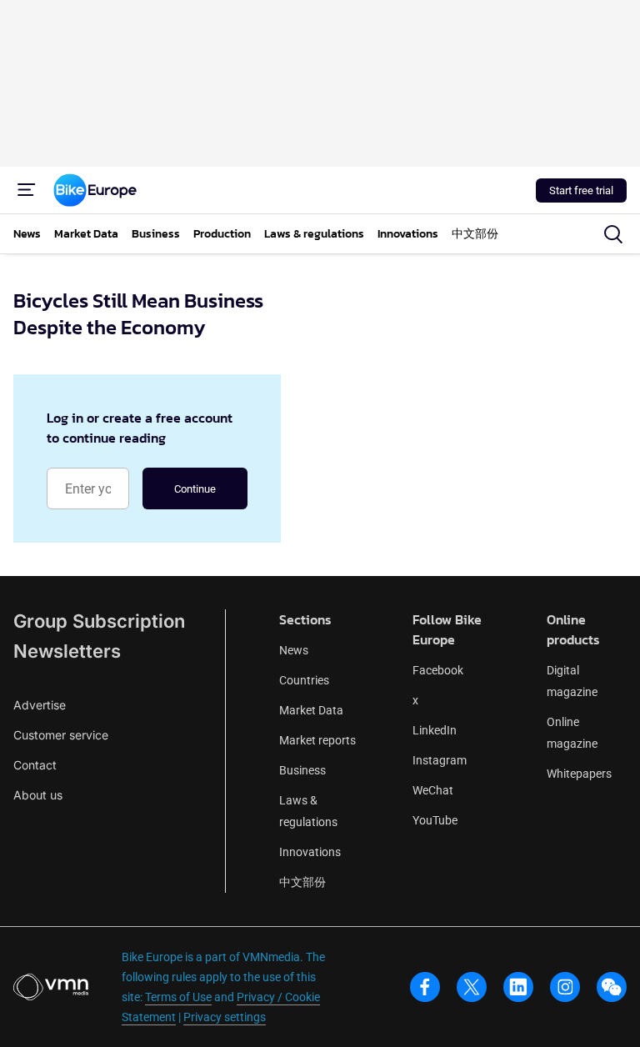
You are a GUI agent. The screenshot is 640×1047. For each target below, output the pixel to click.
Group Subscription (99, 621)
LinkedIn (434, 730)
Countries (304, 680)
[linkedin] (518, 987)
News (293, 650)
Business (302, 770)
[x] (472, 987)
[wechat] (612, 987)
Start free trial (581, 190)
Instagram (439, 760)
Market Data (311, 710)
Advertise (39, 705)
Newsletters (67, 651)
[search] (613, 234)
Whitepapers (579, 773)
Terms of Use (178, 997)
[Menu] (26, 190)
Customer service (60, 735)
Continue (195, 489)
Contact (35, 765)
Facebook (437, 670)
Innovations (310, 852)
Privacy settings (224, 1017)
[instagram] (565, 987)
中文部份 (302, 882)
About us (37, 795)
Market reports (317, 740)
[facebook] (425, 987)
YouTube (435, 820)
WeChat (432, 790)
